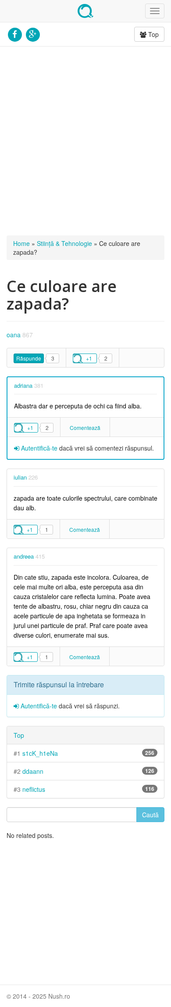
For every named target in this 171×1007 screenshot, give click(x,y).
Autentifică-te (38, 448)
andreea (24, 556)
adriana (23, 385)
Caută (150, 814)
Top (152, 34)
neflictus (33, 789)
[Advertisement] (85, 141)
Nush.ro (85, 11)
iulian (20, 477)
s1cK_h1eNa (40, 753)
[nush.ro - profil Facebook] (15, 33)
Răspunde (28, 358)
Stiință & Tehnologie (64, 243)
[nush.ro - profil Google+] (33, 33)
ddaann (32, 771)
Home (21, 243)
